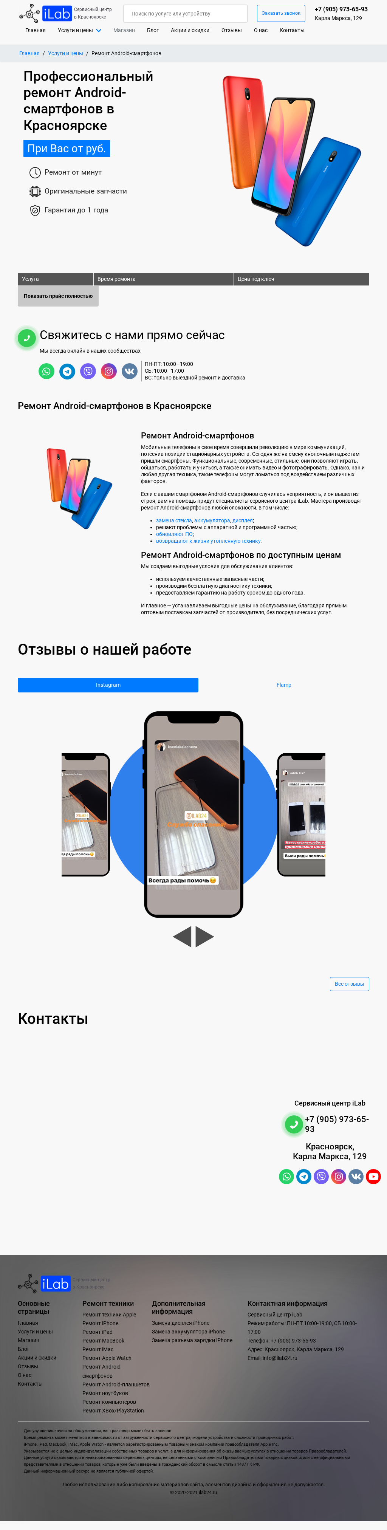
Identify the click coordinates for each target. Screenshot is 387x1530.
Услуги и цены (65, 53)
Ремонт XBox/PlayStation (113, 1411)
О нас (261, 30)
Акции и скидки (190, 30)
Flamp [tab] (284, 685)
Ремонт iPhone (100, 1323)
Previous (182, 937)
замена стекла (174, 520)
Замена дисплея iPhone (180, 1323)
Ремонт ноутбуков (105, 1393)
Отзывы (231, 30)
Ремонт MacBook (103, 1341)
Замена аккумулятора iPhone (188, 1332)
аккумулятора (212, 520)
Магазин (28, 1340)
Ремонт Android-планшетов (116, 1384)
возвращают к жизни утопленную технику (208, 541)
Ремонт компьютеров (109, 1402)
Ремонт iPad (97, 1332)
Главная (38, 30)
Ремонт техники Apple (109, 1315)
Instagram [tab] (108, 685)
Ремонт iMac (97, 1349)
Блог (153, 30)
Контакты (292, 30)
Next (204, 937)
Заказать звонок (281, 13)
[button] (79, 30)
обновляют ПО (174, 534)
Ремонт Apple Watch (107, 1358)
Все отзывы (349, 984)
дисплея (242, 520)
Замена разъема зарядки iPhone (192, 1340)
